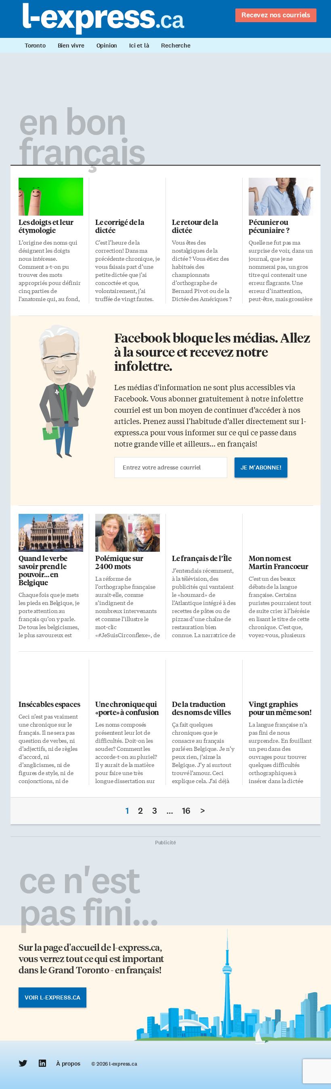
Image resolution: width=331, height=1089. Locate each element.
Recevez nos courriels (275, 15)
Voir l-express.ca (52, 997)
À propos (68, 1064)
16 (186, 811)
